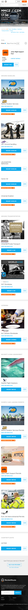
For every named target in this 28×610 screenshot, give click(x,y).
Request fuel (8, 64)
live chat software (14, 567)
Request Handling (11, 110)
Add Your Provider (14, 564)
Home (2, 597)
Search (17, 592)
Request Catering (11, 339)
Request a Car (11, 250)
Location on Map (5, 22)
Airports (24, 4)
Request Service (11, 389)
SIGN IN (18, 1)
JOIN (24, 1)
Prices (3, 43)
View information (7, 106)
